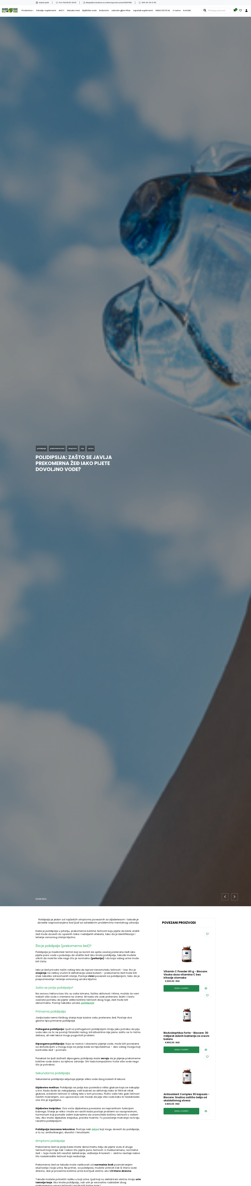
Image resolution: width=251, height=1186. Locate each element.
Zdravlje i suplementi (46, 10)
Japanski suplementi (143, 10)
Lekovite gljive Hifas (121, 10)
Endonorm (104, 10)
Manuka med (73, 10)
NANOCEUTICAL (163, 10)
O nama (177, 10)
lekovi (95, 1129)
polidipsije (87, 1003)
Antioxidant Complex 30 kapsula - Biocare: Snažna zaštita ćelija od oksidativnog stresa (186, 1097)
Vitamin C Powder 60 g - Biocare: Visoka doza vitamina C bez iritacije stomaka (186, 974)
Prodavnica (27, 10)
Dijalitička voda (89, 10)
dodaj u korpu (181, 988)
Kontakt (187, 10)
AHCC (61, 10)
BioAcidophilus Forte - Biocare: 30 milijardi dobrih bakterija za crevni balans (186, 1036)
